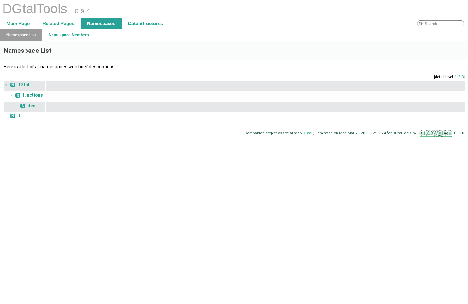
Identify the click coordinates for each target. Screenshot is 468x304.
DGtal (23, 84)
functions (32, 95)
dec (31, 105)
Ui (19, 115)
